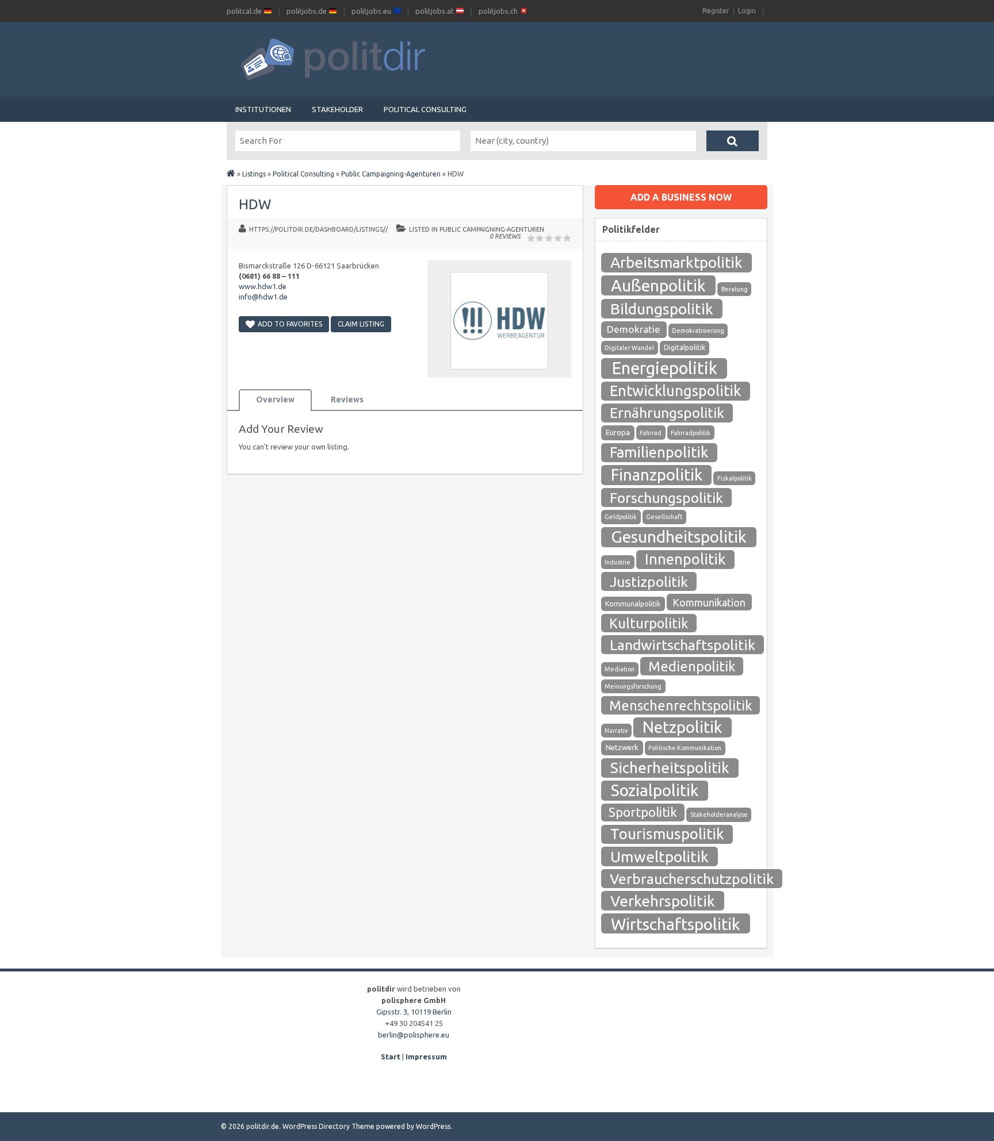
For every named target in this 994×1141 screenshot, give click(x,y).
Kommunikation (709, 602)
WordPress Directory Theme (328, 1126)
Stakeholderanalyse (719, 814)
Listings (254, 174)
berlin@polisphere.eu (413, 1035)
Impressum (426, 1056)
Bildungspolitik (661, 308)
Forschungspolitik (666, 498)
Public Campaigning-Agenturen (391, 174)
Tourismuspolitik (667, 833)
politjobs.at (435, 11)
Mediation (619, 669)
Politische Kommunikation (684, 747)
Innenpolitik (685, 559)
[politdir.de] (231, 174)
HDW (255, 204)
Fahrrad (651, 432)
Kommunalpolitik (632, 604)
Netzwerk (622, 747)
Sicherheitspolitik (669, 767)
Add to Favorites (290, 324)
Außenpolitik (658, 285)
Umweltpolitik (659, 856)
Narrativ (616, 730)
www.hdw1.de (262, 286)
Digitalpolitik (684, 347)
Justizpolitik (649, 582)
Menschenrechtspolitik (680, 705)
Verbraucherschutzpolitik (692, 879)
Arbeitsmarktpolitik (676, 262)
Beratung (734, 289)
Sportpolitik (643, 812)
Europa (618, 432)
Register (715, 10)
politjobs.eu (372, 11)
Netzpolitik (682, 727)
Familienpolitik (659, 452)
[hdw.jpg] (499, 372)
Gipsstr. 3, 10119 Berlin (414, 1012)
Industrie (617, 562)
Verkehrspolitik (662, 900)
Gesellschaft (664, 516)
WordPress (433, 1126)
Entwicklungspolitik (675, 390)
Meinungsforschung (633, 686)
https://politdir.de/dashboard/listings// (318, 229)
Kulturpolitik (649, 623)
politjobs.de (307, 11)
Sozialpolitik (654, 790)
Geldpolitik (621, 516)
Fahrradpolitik (690, 432)
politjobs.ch (499, 11)
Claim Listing (361, 324)
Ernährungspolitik (667, 413)
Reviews (347, 399)
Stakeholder (337, 109)
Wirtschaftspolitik (675, 924)
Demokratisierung (698, 330)
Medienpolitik (691, 666)
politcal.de (245, 11)
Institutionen (263, 109)
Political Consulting (425, 109)
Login (747, 10)
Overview (275, 399)
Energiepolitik (664, 368)
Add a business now (681, 197)
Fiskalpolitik (734, 478)
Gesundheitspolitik (679, 536)
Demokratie (633, 329)
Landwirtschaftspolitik (682, 645)
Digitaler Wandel (629, 347)
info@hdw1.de (263, 297)
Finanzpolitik (656, 474)
